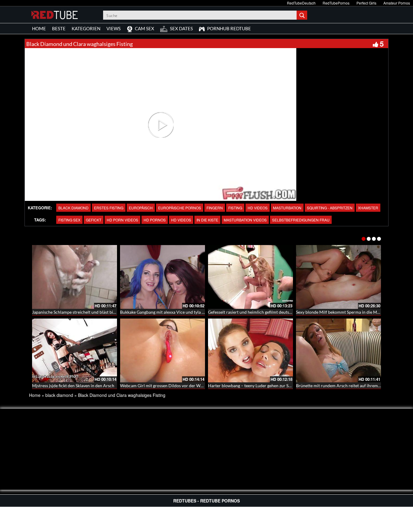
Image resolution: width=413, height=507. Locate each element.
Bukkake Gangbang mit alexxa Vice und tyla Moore (167, 312)
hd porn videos (122, 219)
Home (35, 395)
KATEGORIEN (86, 28)
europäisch (141, 207)
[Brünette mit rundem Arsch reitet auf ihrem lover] (338, 350)
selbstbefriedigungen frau (301, 219)
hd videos (181, 219)
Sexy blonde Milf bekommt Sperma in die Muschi (341, 312)
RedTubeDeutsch (301, 2)
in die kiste (207, 219)
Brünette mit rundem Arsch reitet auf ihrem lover (342, 385)
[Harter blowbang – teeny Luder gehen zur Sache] (250, 350)
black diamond (73, 207)
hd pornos (155, 219)
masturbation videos (245, 219)
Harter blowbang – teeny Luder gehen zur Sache (252, 385)
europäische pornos (179, 207)
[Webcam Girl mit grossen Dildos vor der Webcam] (162, 350)
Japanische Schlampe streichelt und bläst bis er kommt (83, 312)
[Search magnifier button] (302, 15)
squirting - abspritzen (330, 207)
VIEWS (113, 28)
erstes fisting (108, 207)
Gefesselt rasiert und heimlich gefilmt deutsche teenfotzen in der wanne (275, 312)
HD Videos (258, 207)
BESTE (59, 28)
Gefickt (93, 219)
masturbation (287, 207)
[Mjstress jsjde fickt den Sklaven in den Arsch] (74, 350)
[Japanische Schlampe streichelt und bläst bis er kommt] (74, 277)
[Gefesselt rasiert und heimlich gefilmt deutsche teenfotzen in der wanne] (250, 277)
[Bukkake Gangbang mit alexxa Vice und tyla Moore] (162, 277)
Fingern (215, 207)
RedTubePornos (336, 2)
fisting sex (69, 219)
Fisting (235, 207)
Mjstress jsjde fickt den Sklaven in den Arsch (73, 385)
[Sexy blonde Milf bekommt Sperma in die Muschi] (338, 277)
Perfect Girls (366, 2)
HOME (39, 28)
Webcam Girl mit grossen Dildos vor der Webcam (166, 385)
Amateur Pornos (396, 2)
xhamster (368, 207)
